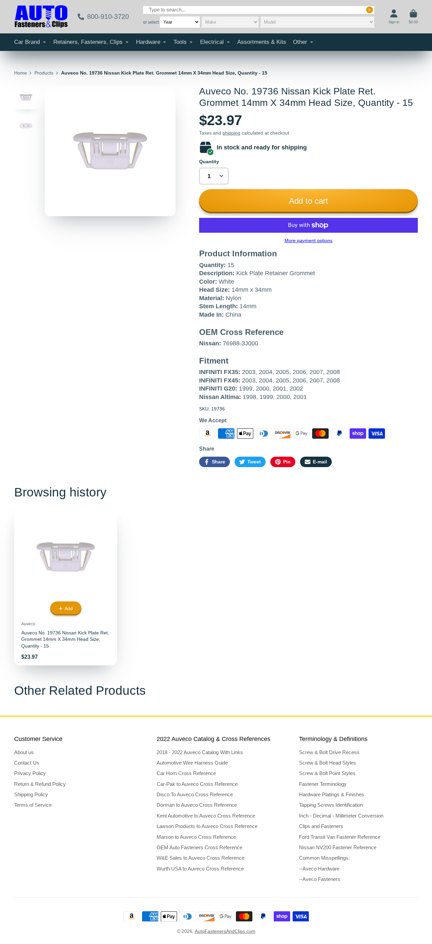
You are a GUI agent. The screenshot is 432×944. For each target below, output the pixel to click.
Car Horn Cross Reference (186, 773)
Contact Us (26, 763)
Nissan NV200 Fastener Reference (337, 847)
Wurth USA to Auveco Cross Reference (200, 868)
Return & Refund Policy (40, 784)
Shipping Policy (31, 794)
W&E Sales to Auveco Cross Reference (200, 858)
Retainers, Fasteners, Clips (88, 42)
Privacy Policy (30, 773)
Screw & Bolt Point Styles (327, 773)
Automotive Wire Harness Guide (192, 763)
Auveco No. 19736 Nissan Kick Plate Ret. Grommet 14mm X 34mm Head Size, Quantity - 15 (65, 585)
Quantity (209, 161)
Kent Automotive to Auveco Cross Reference (206, 816)
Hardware (148, 42)
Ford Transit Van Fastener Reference (339, 837)
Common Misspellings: (324, 858)
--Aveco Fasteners (319, 879)
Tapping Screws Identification (331, 805)
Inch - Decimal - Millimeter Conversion (341, 816)
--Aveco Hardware (319, 868)
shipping (231, 133)
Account (393, 16)
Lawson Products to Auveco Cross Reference (207, 826)
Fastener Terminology (323, 784)
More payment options (308, 240)
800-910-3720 (108, 16)
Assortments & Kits (261, 42)
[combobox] (258, 10)
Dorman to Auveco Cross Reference (197, 805)
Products (43, 73)
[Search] (369, 9)
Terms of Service (33, 805)
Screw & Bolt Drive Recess (329, 752)
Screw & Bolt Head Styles (327, 763)
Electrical (212, 42)
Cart (413, 16)
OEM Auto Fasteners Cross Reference (199, 847)
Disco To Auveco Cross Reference (195, 794)
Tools (180, 42)
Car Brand (27, 42)
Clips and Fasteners (321, 826)
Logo (41, 16)
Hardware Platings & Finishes (331, 794)
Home (20, 73)
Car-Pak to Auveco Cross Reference (197, 784)
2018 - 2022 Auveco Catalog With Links (200, 752)
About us (24, 752)
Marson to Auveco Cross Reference (196, 837)
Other (300, 42)
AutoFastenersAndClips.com (225, 931)
